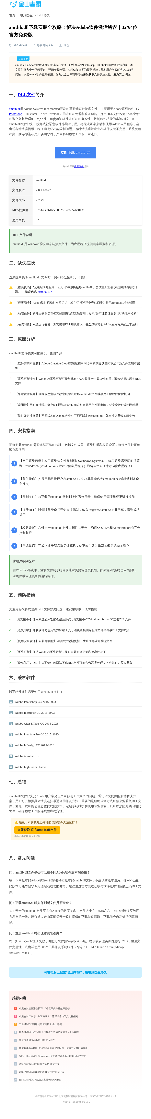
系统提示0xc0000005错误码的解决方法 (39, 1064)
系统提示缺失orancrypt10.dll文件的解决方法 (41, 1071)
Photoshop (15, 114)
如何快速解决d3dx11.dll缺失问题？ (37, 1040)
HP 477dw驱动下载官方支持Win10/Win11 (40, 1079)
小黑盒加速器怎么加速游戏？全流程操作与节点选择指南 (48, 1016)
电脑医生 (26, 15)
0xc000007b (44, 291)
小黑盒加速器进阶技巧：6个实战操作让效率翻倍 (44, 1008)
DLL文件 (26, 94)
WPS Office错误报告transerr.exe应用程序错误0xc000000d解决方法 (52, 1056)
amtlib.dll (15, 108)
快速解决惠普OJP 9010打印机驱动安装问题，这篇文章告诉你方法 (53, 1048)
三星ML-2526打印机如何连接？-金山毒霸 (40, 1024)
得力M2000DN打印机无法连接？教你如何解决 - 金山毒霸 (49, 1032)
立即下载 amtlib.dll (75, 153)
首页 (12, 15)
